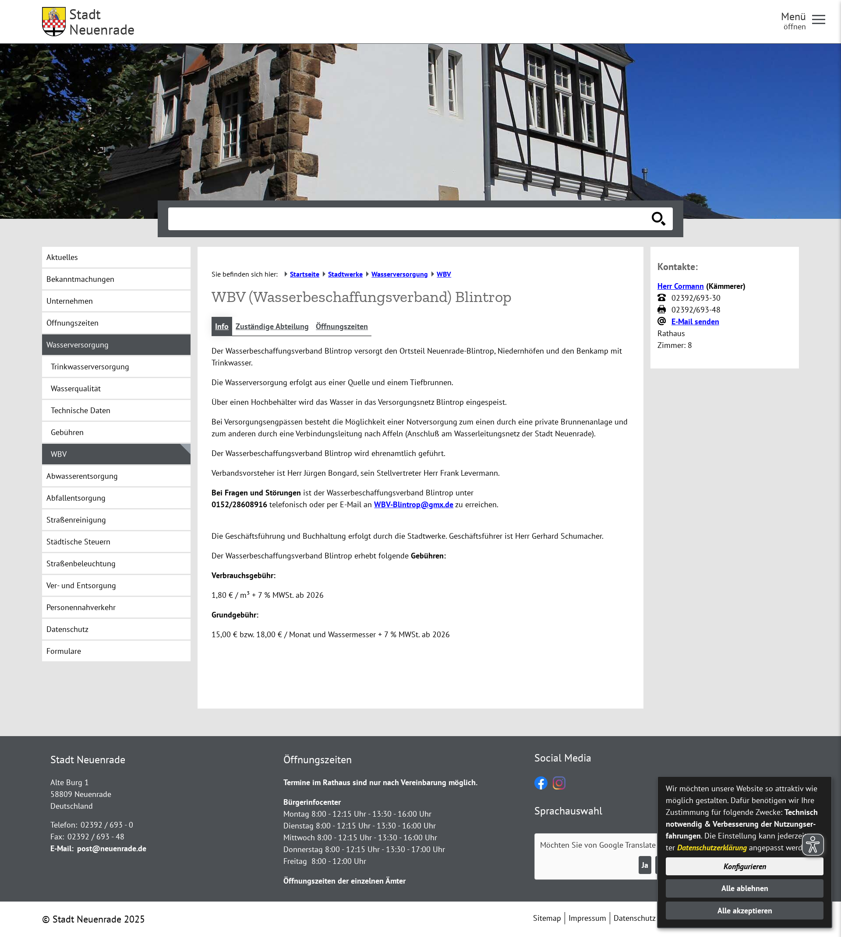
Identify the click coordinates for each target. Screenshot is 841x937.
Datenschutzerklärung (712, 847)
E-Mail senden (695, 321)
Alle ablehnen (744, 888)
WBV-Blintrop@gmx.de (413, 504)
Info (222, 326)
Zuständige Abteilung (272, 326)
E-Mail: (62, 848)
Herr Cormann (680, 286)
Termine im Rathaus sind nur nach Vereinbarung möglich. (380, 782)
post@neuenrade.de (111, 848)
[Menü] (822, 19)
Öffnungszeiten (342, 326)
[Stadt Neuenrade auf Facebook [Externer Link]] (541, 787)
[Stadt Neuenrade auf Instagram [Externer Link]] (559, 787)
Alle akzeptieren (744, 910)
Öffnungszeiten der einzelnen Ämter (344, 881)
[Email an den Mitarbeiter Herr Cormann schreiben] (662, 321)
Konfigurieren (745, 866)
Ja (645, 865)
